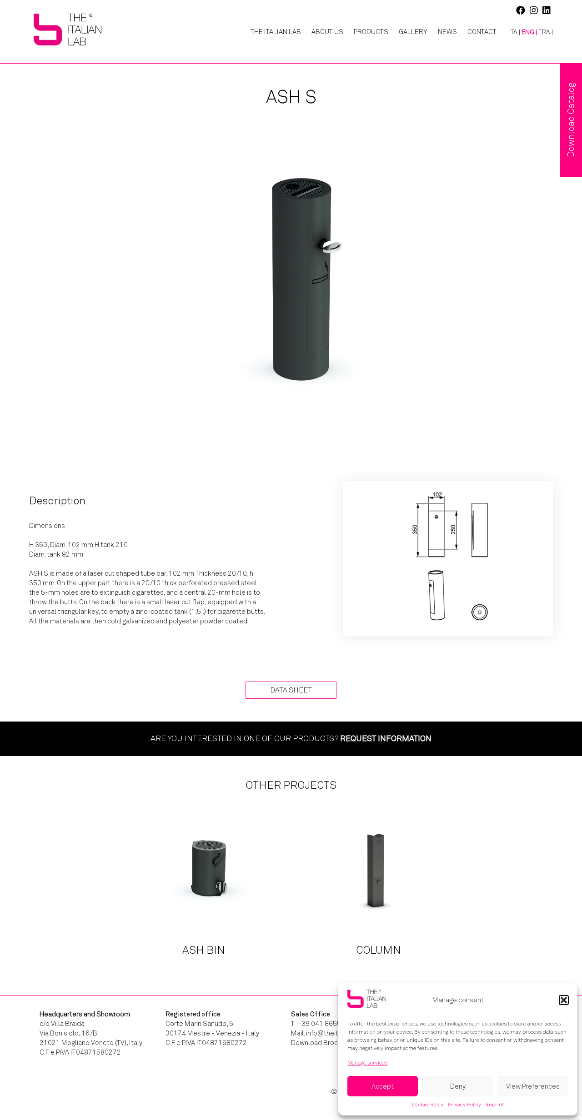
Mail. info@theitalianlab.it (329, 1033)
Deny (458, 1086)
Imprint (495, 1104)
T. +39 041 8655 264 (323, 1024)
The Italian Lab (276, 32)
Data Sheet (291, 690)
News (447, 32)
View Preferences (533, 1086)
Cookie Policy (427, 1104)
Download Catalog (571, 120)
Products (371, 32)
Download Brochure (321, 1043)
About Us (327, 32)
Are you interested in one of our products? (291, 738)
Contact (482, 32)
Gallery (413, 32)
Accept (382, 1086)
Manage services (367, 1063)
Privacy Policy (464, 1104)
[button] (563, 1000)
